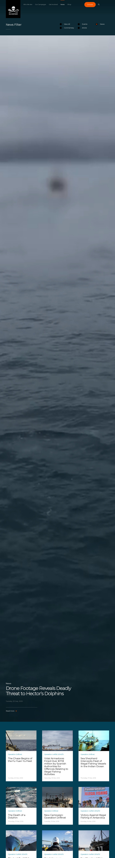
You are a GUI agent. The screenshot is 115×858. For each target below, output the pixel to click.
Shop (69, 4)
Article (84, 28)
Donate (90, 4)
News (62, 4)
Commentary (69, 28)
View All (67, 24)
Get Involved (53, 4)
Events (84, 24)
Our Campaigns (40, 4)
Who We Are (27, 4)
